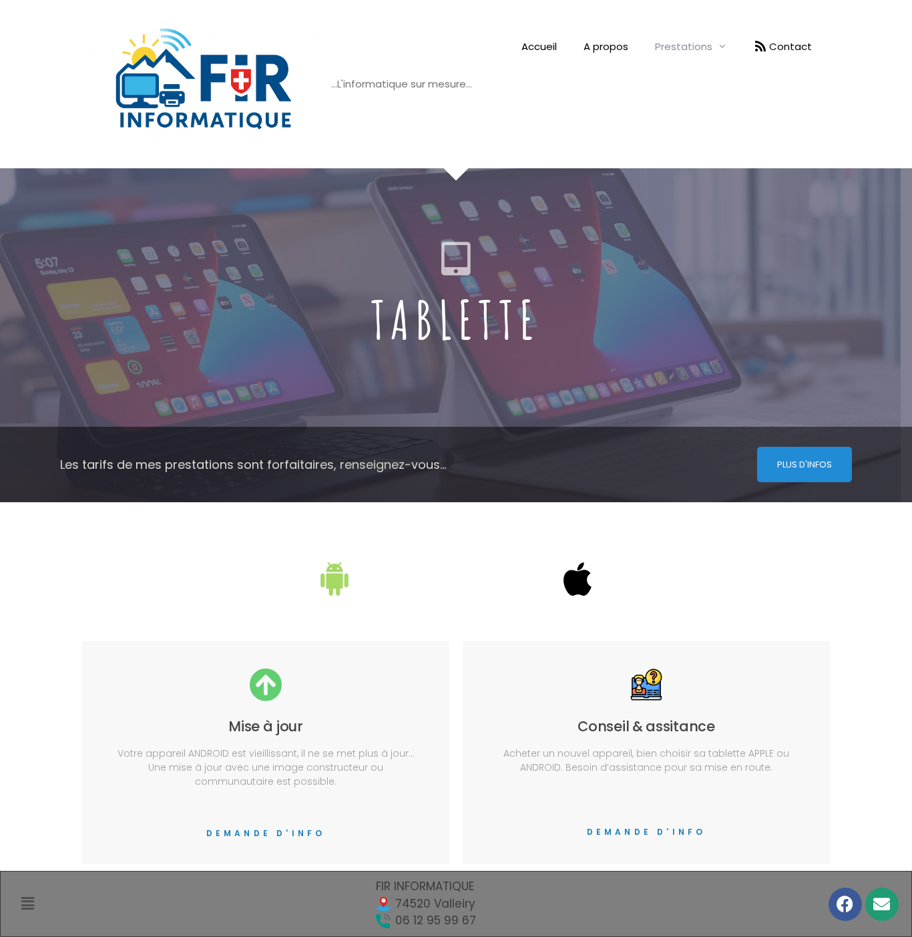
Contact (790, 46)
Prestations (683, 46)
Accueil (539, 46)
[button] (28, 903)
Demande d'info (266, 833)
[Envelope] (882, 904)
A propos (606, 46)
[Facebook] (845, 904)
